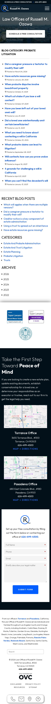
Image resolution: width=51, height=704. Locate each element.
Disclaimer (15, 684)
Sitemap (33, 687)
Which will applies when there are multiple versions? (26, 206)
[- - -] (47, 8)
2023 (5, 289)
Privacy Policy (33, 684)
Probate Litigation (13, 255)
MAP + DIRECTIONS (25, 448)
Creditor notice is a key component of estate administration (24, 220)
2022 (5, 295)
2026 (5, 274)
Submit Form (25, 590)
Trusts (7, 260)
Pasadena (34, 618)
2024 (5, 284)
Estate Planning (12, 251)
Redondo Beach (18, 640)
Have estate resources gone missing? (25, 76)
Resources (19, 687)
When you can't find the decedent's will (26, 180)
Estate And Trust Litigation (18, 247)
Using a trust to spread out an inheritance (26, 225)
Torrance (22, 618)
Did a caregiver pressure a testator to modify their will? (24, 213)
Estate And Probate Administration (22, 243)
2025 (5, 279)
